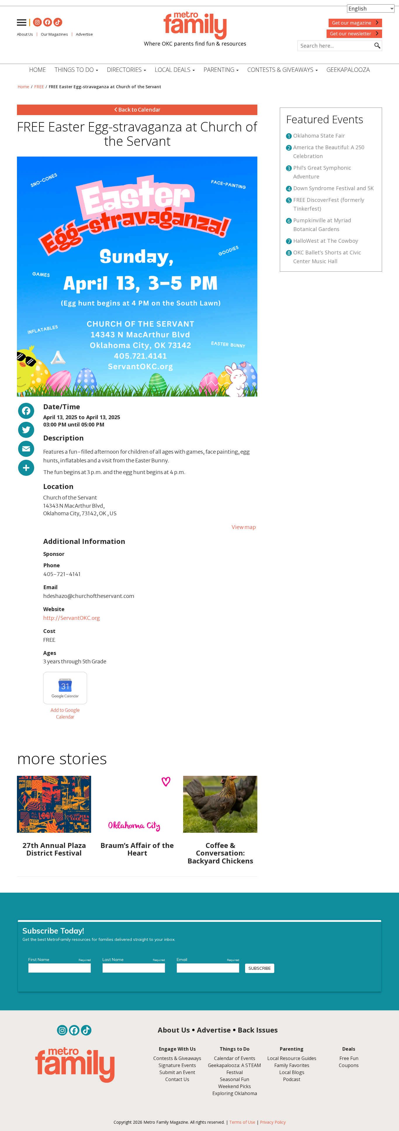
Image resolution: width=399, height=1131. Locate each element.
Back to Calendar (138, 109)
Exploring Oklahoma (234, 1093)
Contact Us (177, 1079)
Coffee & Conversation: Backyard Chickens (220, 852)
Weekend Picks (234, 1086)
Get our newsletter (351, 33)
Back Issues (258, 1030)
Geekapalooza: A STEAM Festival (234, 1069)
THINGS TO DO (75, 70)
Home (37, 70)
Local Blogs (291, 1072)
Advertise (84, 34)
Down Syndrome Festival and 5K (333, 188)
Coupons (349, 1065)
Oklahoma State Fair (319, 135)
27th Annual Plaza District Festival (54, 849)
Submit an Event (177, 1072)
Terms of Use (242, 1122)
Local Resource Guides (291, 1058)
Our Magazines (54, 34)
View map (244, 527)
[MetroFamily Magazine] (195, 25)
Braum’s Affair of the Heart (137, 849)
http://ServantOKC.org (71, 618)
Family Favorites (291, 1065)
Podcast (291, 1079)
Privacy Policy (273, 1122)
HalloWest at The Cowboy (325, 240)
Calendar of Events (234, 1058)
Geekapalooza (348, 70)
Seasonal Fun (234, 1079)
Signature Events (177, 1065)
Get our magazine (352, 23)
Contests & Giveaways (281, 70)
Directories (125, 70)
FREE (39, 86)
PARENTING (220, 70)
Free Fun (348, 1058)
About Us (25, 34)
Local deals (173, 70)
